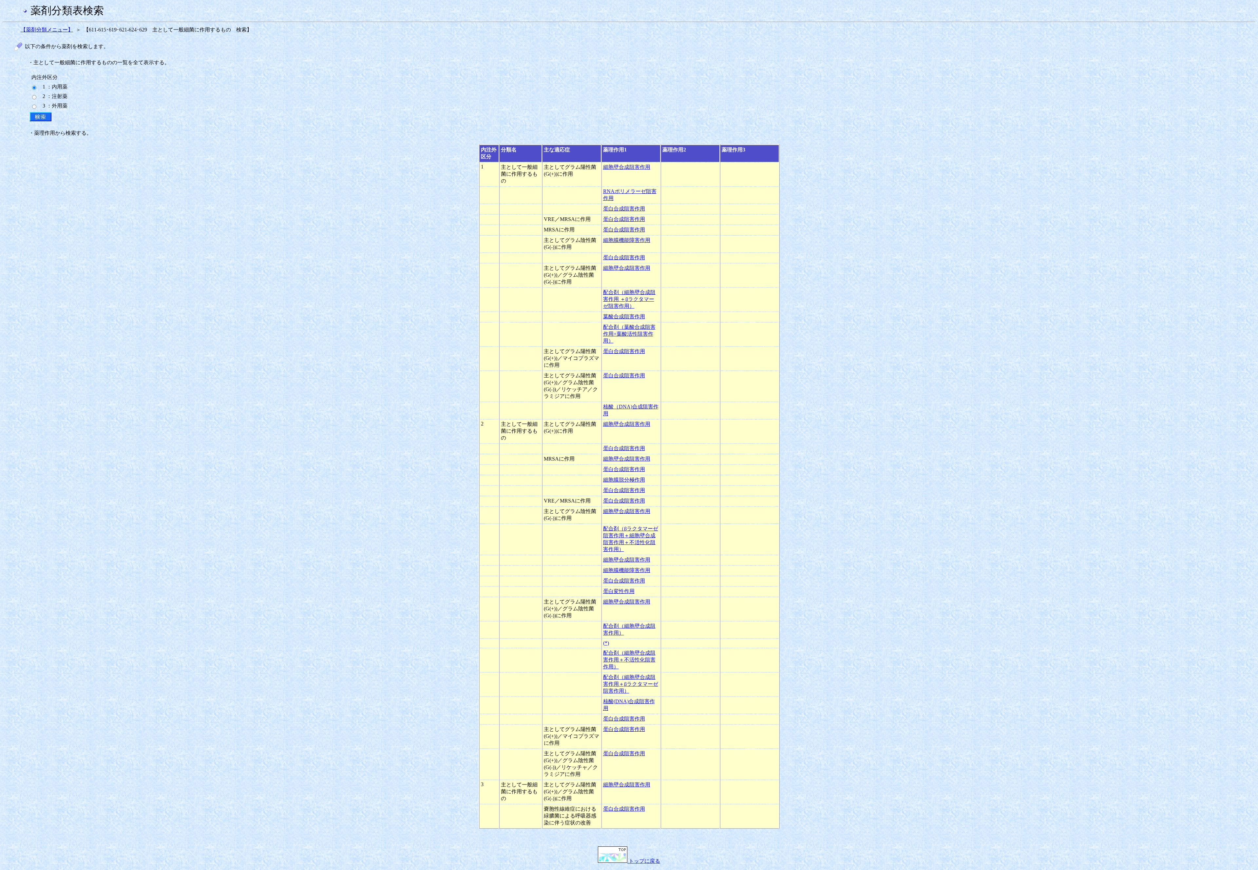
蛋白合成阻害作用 (624, 208)
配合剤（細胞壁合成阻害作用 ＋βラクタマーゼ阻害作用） (629, 299)
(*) (606, 643)
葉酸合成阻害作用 (624, 316)
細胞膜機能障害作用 (626, 240)
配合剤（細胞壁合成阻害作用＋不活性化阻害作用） (629, 659)
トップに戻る (643, 861)
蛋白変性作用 (619, 591)
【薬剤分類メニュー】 (47, 29)
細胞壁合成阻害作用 (626, 167)
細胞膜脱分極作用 (624, 480)
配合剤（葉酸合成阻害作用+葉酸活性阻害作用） (629, 334)
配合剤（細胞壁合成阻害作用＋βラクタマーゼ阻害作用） (630, 684)
